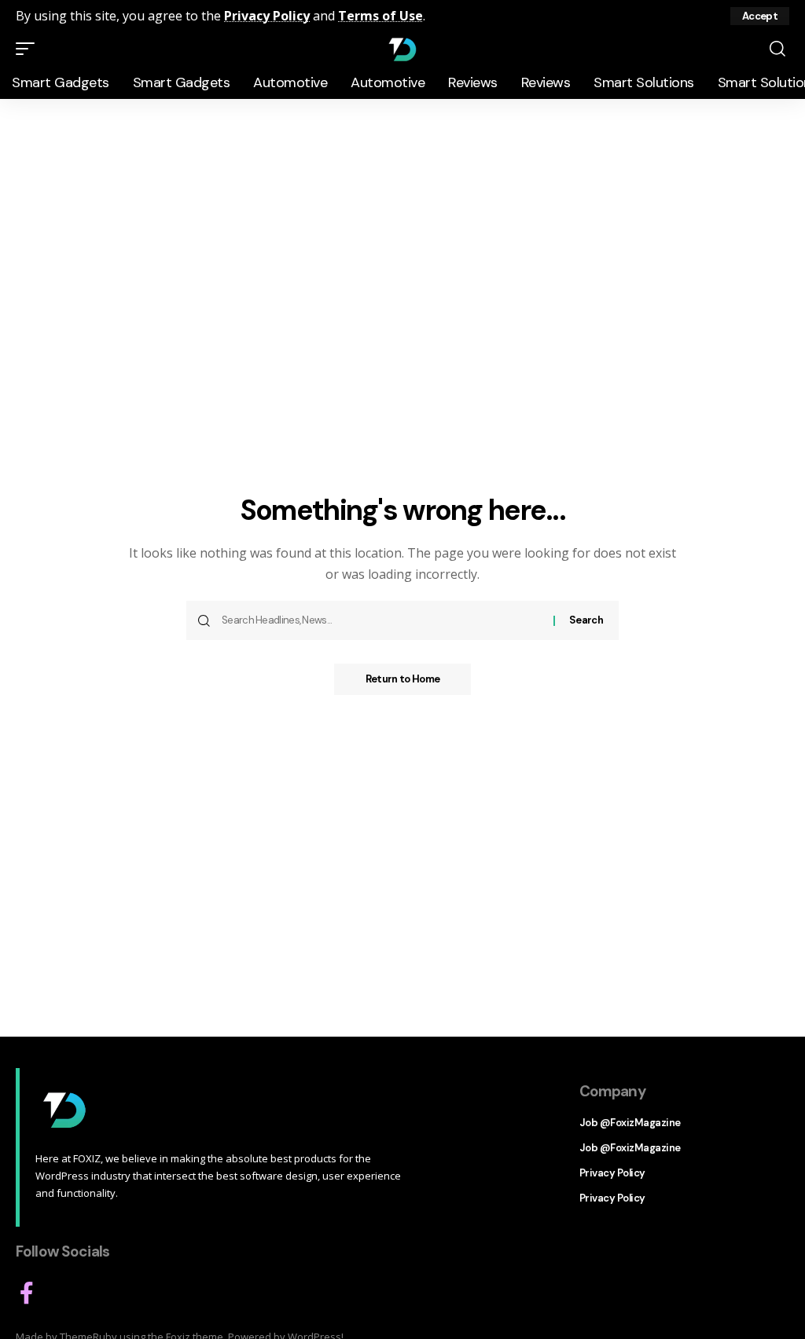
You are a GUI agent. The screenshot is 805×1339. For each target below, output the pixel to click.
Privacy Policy (267, 15)
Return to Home (402, 679)
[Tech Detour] (402, 48)
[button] (759, 16)
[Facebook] (27, 1293)
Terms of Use (380, 15)
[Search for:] (381, 620)
